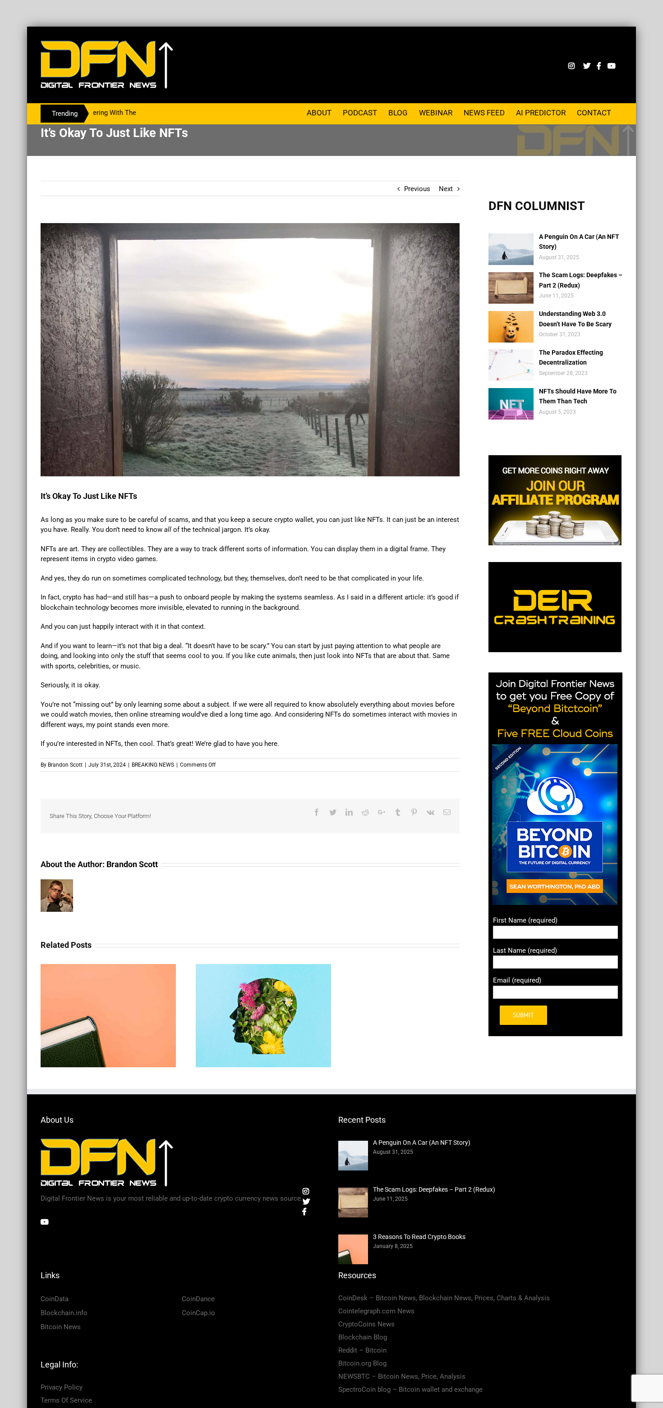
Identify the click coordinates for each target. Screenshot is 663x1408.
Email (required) (517, 980)
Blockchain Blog (362, 1337)
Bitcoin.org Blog (362, 1363)
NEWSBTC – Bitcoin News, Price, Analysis (401, 1376)
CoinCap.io (198, 1313)
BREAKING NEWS (153, 765)
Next (446, 189)
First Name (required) (525, 920)
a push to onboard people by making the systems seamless (243, 597)
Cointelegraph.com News (376, 1311)
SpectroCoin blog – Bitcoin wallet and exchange (410, 1389)
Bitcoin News (61, 1327)
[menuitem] (319, 112)
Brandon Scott (65, 765)
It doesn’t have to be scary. (227, 646)
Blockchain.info (64, 1313)
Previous (417, 189)
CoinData (55, 1299)
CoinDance (198, 1299)
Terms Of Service (66, 1400)
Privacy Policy (62, 1387)
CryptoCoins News (366, 1324)
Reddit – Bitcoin (362, 1350)
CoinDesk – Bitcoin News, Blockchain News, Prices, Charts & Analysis (444, 1298)
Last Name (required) (525, 950)
